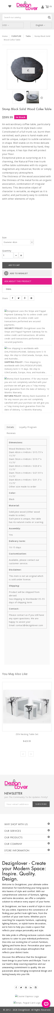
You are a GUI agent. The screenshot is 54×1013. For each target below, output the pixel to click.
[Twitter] (21, 987)
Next (41, 97)
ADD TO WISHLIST (18, 273)
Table (28, 36)
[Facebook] (16, 987)
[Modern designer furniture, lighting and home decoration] (27, 5)
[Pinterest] (26, 987)
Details (10, 427)
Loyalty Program (28, 427)
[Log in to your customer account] (42, 7)
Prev (23, 753)
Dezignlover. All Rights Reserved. (34, 1009)
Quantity (6, 250)
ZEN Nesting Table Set (27, 734)
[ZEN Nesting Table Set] (27, 706)
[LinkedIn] (31, 987)
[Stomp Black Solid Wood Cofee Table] (27, 69)
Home (5, 36)
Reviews (11, 433)
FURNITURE (16, 36)
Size (4, 237)
